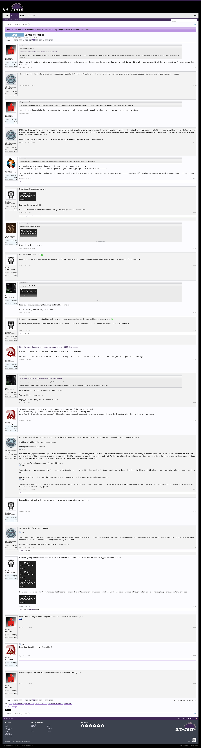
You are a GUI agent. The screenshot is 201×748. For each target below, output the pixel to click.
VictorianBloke (10, 236)
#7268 (194, 266)
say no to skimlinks (40, 703)
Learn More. (84, 30)
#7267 (194, 248)
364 (34, 40)
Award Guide (8, 728)
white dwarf (68, 703)
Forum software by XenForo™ (18, 745)
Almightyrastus (10, 87)
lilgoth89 (8, 360)
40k (10, 703)
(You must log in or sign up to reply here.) (184, 700)
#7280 (194, 684)
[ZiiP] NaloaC (27, 37)
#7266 (194, 213)
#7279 (194, 656)
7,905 (15, 302)
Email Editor (8, 730)
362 (27, 40)
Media (22, 16)
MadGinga (8, 171)
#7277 (194, 606)
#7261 (194, 67)
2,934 (15, 177)
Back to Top (8, 736)
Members (31, 16)
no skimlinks (29, 703)
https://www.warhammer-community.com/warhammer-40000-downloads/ (48, 347)
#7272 (194, 403)
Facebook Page (9, 735)
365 (37, 40)
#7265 (194, 178)
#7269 (194, 312)
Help (186, 718)
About (6, 726)
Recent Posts (18, 19)
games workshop (19, 703)
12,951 (15, 208)
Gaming (15, 37)
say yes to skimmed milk (55, 703)
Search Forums (8, 19)
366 (40, 40)
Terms (6, 731)
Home (6, 16)
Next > (51, 40)
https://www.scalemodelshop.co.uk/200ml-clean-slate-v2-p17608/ (38, 52)
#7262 (194, 85)
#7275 (194, 511)
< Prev (16, 40)
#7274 (194, 489)
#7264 (194, 142)
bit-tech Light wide (9, 718)
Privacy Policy (194, 745)
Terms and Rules (184, 745)
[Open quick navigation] (195, 24)
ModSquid (8, 58)
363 (30, 40)
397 (47, 40)
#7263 (194, 113)
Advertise (7, 733)
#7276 (194, 547)
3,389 (15, 64)
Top (194, 718)
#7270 (194, 330)
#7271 (194, 359)
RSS (196, 718)
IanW (21, 216)
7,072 (15, 93)
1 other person (43, 216)
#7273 (194, 420)
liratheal (8, 202)
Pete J (22, 182)
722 (16, 242)
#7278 (194, 628)
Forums (14, 16)
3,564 (15, 366)
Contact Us (181, 718)
